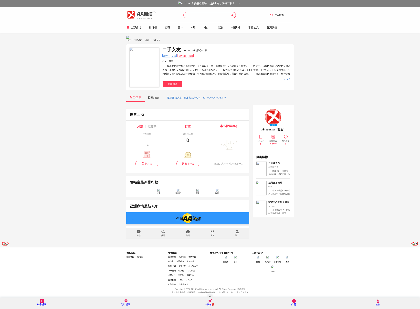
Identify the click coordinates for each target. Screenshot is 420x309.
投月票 (147, 163)
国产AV (181, 275)
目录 (153, 97)
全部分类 (133, 27)
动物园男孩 (273, 167)
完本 (180, 27)
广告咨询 (277, 15)
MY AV (189, 279)
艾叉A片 (182, 266)
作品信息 (135, 97)
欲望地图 (130, 257)
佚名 (270, 186)
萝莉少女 (191, 275)
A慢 (205, 27)
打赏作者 (187, 163)
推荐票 (152, 126)
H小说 (171, 261)
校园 (147, 40)
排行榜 (153, 27)
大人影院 (191, 270)
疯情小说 (172, 266)
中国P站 (235, 27)
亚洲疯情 (272, 27)
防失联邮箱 (184, 284)
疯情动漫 (191, 261)
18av (181, 279)
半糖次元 (253, 27)
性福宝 (140, 257)
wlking (271, 206)
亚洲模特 (172, 279)
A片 (193, 27)
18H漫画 (172, 270)
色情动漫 (192, 257)
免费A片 (171, 275)
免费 (167, 27)
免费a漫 (182, 257)
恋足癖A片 (193, 266)
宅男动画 (180, 261)
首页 (129, 40)
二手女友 (156, 40)
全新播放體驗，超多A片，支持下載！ (213, 3)
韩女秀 (181, 270)
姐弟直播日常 (275, 182)
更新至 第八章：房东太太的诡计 (183, 97)
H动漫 (219, 27)
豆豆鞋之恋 (274, 163)
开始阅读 (172, 84)
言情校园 (138, 40)
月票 (140, 126)
